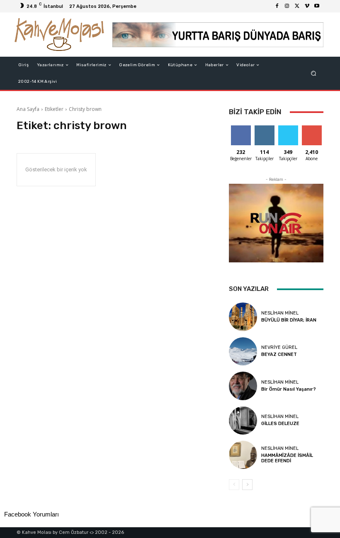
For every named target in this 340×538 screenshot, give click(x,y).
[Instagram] (287, 6)
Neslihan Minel (280, 313)
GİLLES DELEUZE (280, 423)
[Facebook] (277, 6)
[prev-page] (234, 484)
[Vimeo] (307, 6)
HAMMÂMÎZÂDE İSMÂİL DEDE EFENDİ (287, 458)
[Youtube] (317, 6)
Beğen (240, 128)
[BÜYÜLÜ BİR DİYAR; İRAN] (243, 317)
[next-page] (247, 484)
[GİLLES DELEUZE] (243, 420)
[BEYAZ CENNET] (243, 351)
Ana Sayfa (28, 109)
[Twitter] (297, 6)
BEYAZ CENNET (279, 354)
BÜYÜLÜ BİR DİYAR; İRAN (288, 320)
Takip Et (264, 128)
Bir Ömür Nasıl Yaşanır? (288, 389)
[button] (314, 73)
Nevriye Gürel (279, 347)
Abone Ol (311, 128)
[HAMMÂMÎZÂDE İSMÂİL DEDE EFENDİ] (243, 455)
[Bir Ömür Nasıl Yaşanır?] (243, 386)
